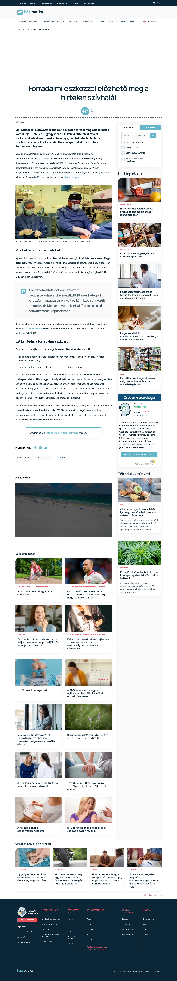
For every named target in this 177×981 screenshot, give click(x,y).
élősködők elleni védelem (53, 21)
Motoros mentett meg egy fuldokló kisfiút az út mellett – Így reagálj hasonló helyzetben (69, 879)
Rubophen (90, 940)
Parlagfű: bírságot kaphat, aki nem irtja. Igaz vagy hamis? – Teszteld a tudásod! (139, 575)
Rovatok (33, 3)
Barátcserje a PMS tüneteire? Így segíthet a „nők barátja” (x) (87, 736)
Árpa (69, 931)
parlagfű (124, 568)
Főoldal (17, 29)
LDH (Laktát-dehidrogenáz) (51, 919)
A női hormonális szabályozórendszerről (31, 829)
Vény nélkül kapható (135, 153)
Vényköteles (132, 148)
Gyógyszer (128, 127)
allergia (100, 21)
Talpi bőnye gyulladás (72, 937)
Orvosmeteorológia (28, 21)
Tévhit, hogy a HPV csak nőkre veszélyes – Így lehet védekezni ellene (86, 786)
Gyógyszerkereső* (96, 910)
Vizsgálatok (126, 924)
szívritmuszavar (24, 458)
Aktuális (23, 3)
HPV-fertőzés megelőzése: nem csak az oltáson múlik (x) (86, 829)
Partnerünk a (140, 464)
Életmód (26, 29)
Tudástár (146, 929)
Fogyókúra (22, 870)
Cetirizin (90, 924)
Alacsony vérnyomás (72, 925)
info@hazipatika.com (153, 971)
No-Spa (89, 934)
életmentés (60, 870)
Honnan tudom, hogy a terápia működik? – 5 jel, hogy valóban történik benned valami (107, 879)
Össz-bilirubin (46, 929)
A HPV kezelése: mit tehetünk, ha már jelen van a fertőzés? (37, 784)
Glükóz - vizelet (47, 941)
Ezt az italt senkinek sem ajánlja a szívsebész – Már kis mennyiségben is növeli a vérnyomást (88, 644)
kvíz (122, 505)
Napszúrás (71, 919)
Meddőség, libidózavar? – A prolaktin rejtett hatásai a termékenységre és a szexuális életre (36, 739)
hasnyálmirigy (126, 249)
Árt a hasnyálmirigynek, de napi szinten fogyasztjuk (137, 255)
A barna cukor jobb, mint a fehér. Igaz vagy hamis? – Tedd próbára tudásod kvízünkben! (138, 512)
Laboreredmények (89, 3)
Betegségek (126, 919)
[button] (51, 911)
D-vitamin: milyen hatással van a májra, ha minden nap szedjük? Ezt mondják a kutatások (38, 642)
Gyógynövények (127, 929)
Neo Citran (90, 929)
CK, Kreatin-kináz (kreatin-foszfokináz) (51, 935)
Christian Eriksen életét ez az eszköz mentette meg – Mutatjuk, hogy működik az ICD (87, 594)
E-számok (146, 934)
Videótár (146, 924)
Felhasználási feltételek (25, 932)
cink (122, 374)
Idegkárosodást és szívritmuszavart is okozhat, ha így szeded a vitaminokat (139, 336)
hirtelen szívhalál (44, 458)
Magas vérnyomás (117, 21)
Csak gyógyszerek (134, 143)
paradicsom (125, 205)
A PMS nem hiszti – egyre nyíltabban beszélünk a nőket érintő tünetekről (85, 693)
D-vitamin (21, 634)
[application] (63, 510)
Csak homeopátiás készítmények (134, 159)
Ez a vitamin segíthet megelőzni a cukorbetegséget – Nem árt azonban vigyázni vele (144, 880)
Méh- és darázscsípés (72, 944)
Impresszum (21, 927)
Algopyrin (90, 919)
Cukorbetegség (136, 870)
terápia (95, 870)
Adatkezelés (21, 937)
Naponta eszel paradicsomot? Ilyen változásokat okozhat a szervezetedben (136, 211)
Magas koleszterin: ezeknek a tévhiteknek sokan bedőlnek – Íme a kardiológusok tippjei (139, 295)
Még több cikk (149, 895)
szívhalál (61, 458)
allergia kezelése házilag (80, 21)
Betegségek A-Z (62, 3)
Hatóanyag (150, 127)
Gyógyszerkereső (46, 3)
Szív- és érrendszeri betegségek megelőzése (36, 587)
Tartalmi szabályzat (24, 942)
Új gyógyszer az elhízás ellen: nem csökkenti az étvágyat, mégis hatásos (32, 877)
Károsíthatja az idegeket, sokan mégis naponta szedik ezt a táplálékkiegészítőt (137, 381)
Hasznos (75, 3)
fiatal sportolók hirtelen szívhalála (62, 432)
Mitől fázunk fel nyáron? (32, 690)
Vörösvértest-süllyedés (49, 924)
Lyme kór (134, 21)
